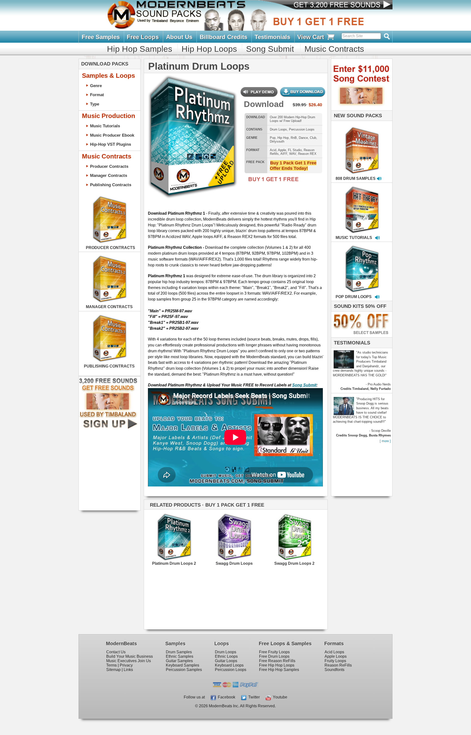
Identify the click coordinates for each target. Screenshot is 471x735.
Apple (282, 150)
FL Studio (295, 150)
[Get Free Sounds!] (108, 428)
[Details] (189, 534)
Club (313, 138)
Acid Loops (334, 652)
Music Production (108, 115)
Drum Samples (179, 652)
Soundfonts (334, 670)
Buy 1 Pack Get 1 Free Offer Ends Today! (293, 165)
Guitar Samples (179, 661)
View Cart (311, 37)
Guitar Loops (226, 661)
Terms (111, 665)
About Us (179, 37)
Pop (272, 138)
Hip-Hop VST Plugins (110, 144)
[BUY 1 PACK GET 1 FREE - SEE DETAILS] (362, 144)
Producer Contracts (109, 166)
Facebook (225, 697)
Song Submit (270, 48)
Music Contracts (334, 48)
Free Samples (101, 37)
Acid (273, 150)
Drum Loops (278, 129)
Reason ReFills (338, 665)
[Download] (157, 133)
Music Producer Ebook (112, 135)
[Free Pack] (272, 182)
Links (128, 670)
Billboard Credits (223, 37)
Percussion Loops (301, 129)
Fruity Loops (335, 661)
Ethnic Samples (179, 656)
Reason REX (307, 154)
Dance (303, 138)
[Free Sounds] (338, 5)
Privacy (126, 665)
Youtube (279, 697)
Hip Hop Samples (139, 48)
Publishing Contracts (110, 184)
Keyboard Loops (229, 665)
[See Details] (109, 219)
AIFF (283, 154)
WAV (292, 154)
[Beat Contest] (361, 109)
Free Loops (143, 37)
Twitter (253, 697)
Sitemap (113, 670)
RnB (294, 138)
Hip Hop (283, 138)
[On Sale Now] (360, 336)
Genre (96, 85)
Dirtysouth (277, 141)
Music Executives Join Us (128, 661)
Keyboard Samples (182, 665)
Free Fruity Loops (274, 652)
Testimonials (272, 37)
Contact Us (116, 652)
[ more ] (385, 441)
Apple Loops (336, 656)
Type (94, 104)
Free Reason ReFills (277, 661)
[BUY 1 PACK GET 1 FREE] (192, 132)
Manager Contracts (108, 175)
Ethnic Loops (226, 656)
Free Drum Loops (274, 656)
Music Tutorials (105, 125)
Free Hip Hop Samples (279, 670)
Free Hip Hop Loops (276, 665)
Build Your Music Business (129, 656)
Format (97, 94)
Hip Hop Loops (209, 48)
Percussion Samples (184, 670)
